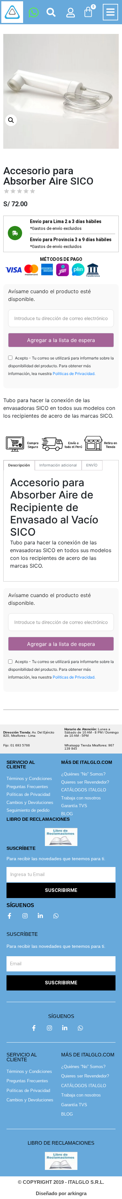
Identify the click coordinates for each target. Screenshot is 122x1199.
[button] (110, 12)
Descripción (19, 465)
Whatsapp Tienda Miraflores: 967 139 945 (89, 747)
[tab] (19, 465)
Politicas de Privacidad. (74, 373)
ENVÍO (92, 465)
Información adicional (58, 465)
